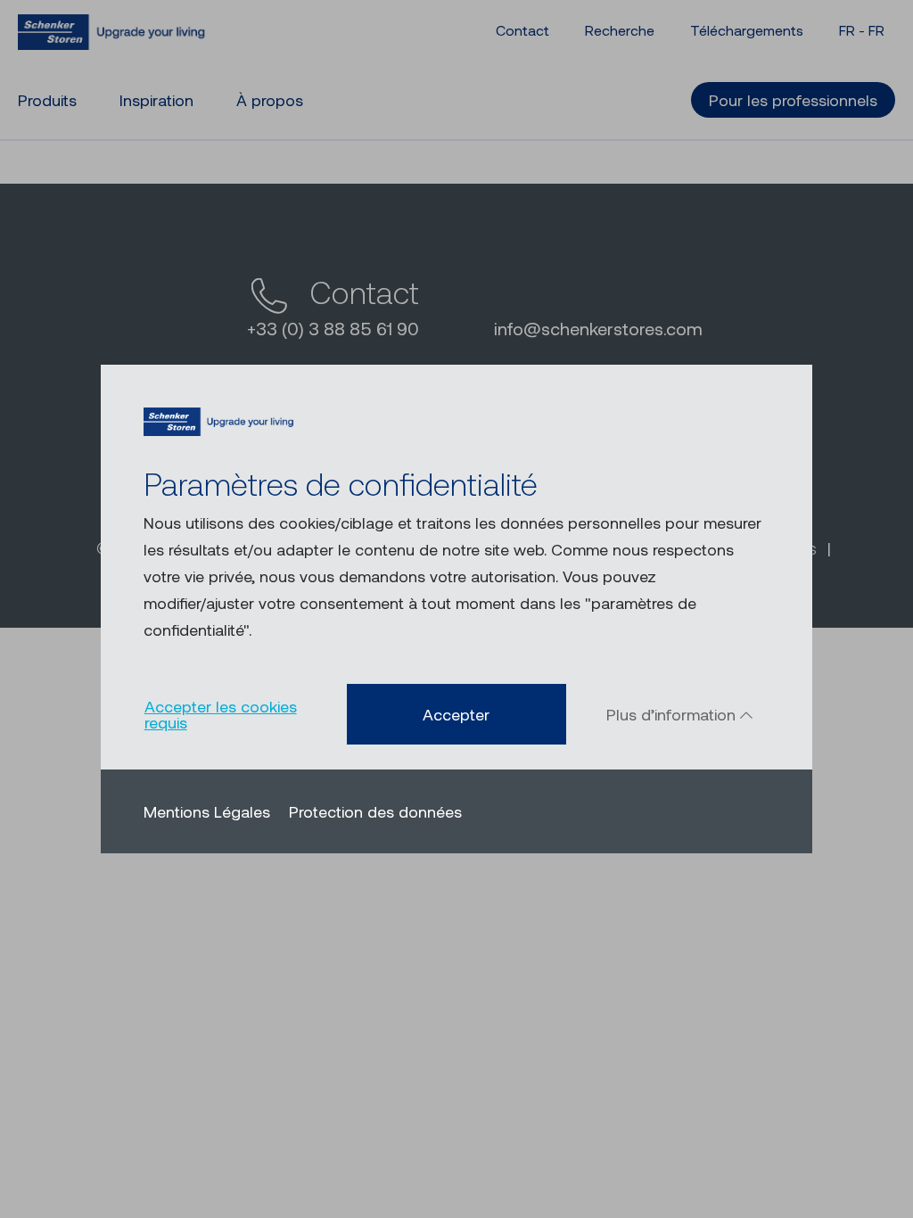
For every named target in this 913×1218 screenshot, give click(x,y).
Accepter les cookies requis (220, 714)
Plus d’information (673, 714)
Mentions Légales (207, 811)
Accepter (456, 714)
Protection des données (375, 811)
